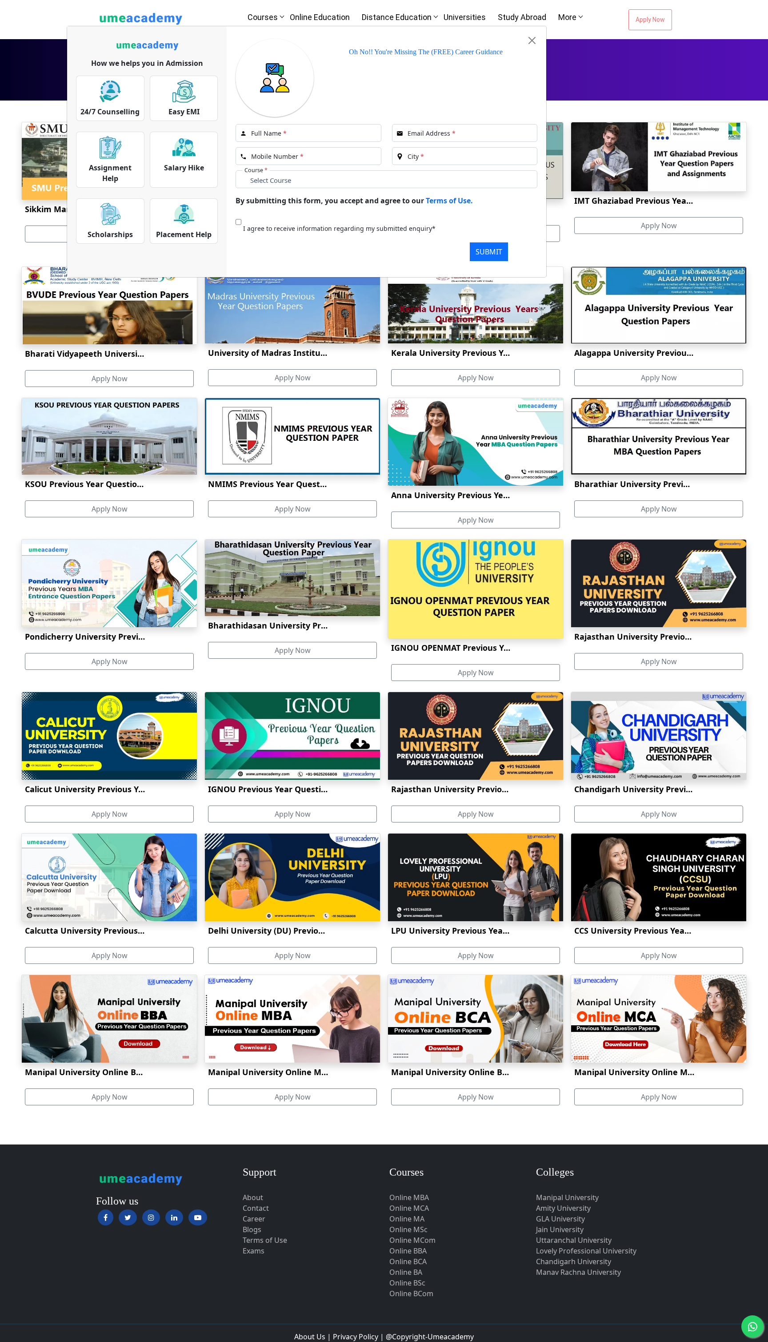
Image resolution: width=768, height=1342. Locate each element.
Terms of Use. (449, 201)
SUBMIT (489, 252)
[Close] (532, 40)
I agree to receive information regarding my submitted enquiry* (339, 228)
